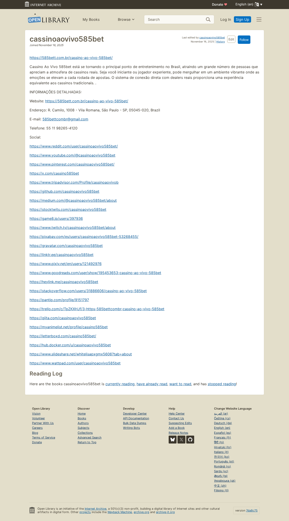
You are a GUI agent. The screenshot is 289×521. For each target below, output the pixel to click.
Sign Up (242, 19)
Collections (85, 432)
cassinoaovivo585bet (212, 37)
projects (85, 512)
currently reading (120, 384)
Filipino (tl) (221, 490)
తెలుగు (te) (221, 476)
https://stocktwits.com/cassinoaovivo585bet (68, 209)
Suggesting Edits (180, 423)
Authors (83, 423)
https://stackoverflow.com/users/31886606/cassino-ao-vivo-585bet (88, 291)
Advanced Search (90, 437)
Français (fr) (222, 437)
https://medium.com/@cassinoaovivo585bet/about (73, 200)
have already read (152, 384)
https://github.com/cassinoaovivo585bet (64, 191)
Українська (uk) (224, 480)
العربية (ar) (221, 413)
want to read (180, 384)
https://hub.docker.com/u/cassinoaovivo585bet (70, 345)
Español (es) (222, 432)
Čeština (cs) (222, 418)
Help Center (177, 413)
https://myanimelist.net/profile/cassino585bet (69, 327)
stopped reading (222, 384)
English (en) (222, 427)
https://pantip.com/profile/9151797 (59, 300)
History (220, 41)
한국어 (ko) (221, 456)
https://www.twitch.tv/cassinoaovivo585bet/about (73, 227)
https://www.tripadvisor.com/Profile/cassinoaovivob (74, 182)
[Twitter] (181, 440)
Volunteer (38, 418)
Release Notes (178, 432)
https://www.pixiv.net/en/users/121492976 (66, 263)
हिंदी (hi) (219, 442)
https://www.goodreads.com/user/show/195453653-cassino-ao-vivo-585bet (95, 272)
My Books (91, 19)
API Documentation (136, 418)
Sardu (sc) (221, 471)
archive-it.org (165, 512)
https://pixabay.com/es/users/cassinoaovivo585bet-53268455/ (84, 236)
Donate (219, 4)
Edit (231, 39)
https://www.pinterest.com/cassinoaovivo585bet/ (72, 164)
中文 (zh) (220, 485)
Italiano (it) (221, 452)
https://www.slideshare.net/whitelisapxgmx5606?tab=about (81, 354)
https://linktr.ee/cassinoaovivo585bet (61, 254)
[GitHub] (190, 440)
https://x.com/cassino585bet (54, 173)
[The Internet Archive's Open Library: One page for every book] (48, 19)
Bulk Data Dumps (134, 423)
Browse (124, 19)
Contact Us (176, 418)
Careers (37, 427)
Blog (35, 432)
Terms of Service (43, 437)
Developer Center (135, 413)
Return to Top (87, 442)
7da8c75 (252, 510)
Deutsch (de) (223, 423)
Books (82, 418)
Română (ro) (222, 466)
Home (82, 413)
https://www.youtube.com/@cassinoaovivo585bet (72, 155)
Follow (244, 40)
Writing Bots (131, 427)
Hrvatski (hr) (222, 447)
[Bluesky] (173, 440)
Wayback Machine (119, 512)
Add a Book (177, 427)
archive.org (141, 512)
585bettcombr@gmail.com (65, 119)
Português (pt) (224, 461)
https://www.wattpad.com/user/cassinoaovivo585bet (75, 363)
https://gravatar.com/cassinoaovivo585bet (66, 245)
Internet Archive (95, 508)
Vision (36, 413)
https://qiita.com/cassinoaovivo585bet (63, 318)
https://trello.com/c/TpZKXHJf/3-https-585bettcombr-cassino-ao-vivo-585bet (97, 309)
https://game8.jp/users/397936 (56, 218)
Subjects (83, 427)
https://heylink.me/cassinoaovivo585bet (64, 281)
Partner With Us (43, 423)
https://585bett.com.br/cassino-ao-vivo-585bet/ (71, 57)
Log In (225, 19)
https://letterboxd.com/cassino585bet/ (63, 336)
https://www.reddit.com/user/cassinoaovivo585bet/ (74, 146)
